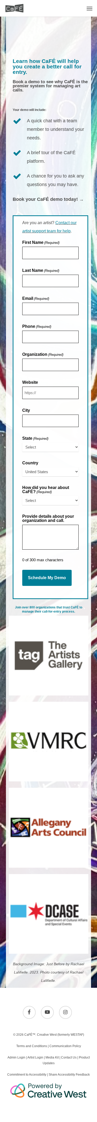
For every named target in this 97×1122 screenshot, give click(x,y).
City (26, 410)
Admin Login (16, 1057)
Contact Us (69, 1057)
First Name (40, 242)
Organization (42, 354)
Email (35, 298)
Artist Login (35, 1057)
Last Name (40, 270)
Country (30, 463)
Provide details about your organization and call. (48, 518)
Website (30, 382)
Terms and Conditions (31, 1046)
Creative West (47, 1034)
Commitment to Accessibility (26, 1074)
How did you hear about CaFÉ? (45, 490)
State (35, 438)
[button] (89, 8)
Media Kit (52, 1057)
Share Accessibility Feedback (69, 1074)
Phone (36, 326)
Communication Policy (65, 1046)
